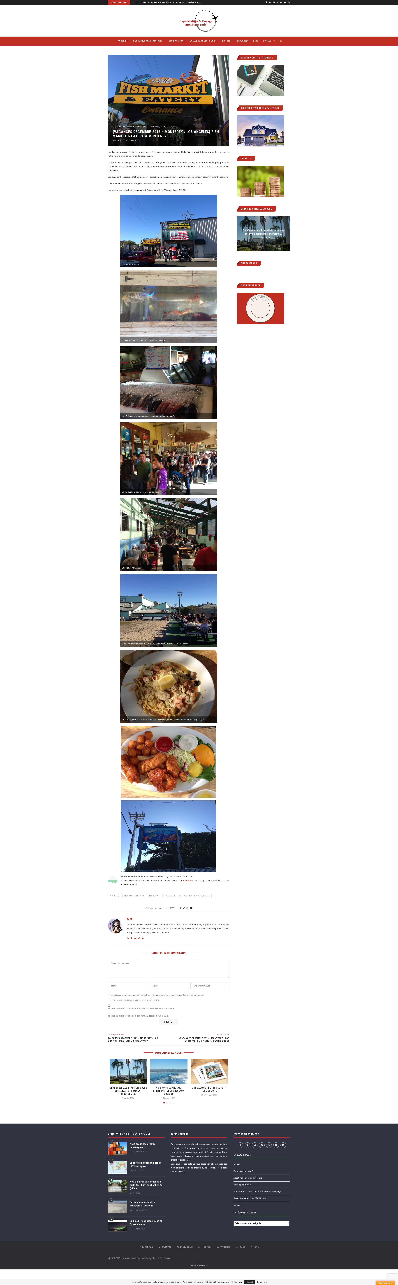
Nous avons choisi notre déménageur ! (143, 1146)
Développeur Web (242, 1184)
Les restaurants (139, 126)
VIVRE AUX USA (176, 41)
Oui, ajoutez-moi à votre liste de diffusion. (136, 1000)
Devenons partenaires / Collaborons (250, 1198)
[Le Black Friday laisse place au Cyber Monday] (117, 1225)
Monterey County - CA (134, 896)
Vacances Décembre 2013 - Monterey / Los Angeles (188, 896)
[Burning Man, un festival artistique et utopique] (117, 1207)
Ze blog (169, 126)
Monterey (114, 896)
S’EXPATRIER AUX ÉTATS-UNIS (147, 41)
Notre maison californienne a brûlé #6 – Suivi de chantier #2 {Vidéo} (146, 1185)
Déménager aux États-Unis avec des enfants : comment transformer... (128, 1091)
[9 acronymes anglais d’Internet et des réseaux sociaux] (168, 1071)
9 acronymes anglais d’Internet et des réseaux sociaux (168, 1091)
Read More (262, 1282)
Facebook (189, 880)
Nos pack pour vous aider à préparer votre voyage (257, 1191)
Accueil (237, 1164)
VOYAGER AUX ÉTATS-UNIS (202, 41)
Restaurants (154, 896)
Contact (268, 41)
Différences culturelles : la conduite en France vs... (170, 2)
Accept (250, 1281)
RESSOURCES (242, 41)
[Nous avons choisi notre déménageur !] (117, 1148)
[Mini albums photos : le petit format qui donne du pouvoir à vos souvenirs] (209, 1071)
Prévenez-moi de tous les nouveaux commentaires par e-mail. (141, 1008)
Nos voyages (156, 126)
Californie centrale (121, 126)
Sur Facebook (249, 263)
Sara (118, 140)
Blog (255, 41)
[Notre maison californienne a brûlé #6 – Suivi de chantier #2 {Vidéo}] (117, 1186)
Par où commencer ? (243, 1171)
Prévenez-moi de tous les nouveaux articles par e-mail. (138, 1016)
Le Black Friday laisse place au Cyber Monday (146, 1223)
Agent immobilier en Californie (248, 1177)
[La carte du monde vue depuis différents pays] (117, 1167)
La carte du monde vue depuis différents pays (146, 1164)
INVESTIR (226, 41)
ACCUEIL (122, 41)
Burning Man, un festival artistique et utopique (142, 1204)
